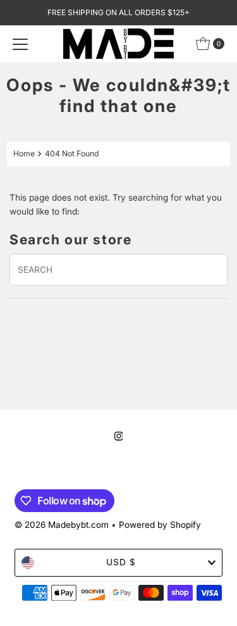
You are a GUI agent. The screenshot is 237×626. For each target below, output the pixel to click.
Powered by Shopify (160, 525)
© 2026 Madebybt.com (62, 525)
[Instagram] (118, 436)
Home (24, 153)
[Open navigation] (20, 43)
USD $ (121, 562)
